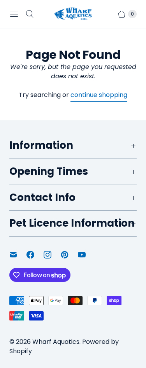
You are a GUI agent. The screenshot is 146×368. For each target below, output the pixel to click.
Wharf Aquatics (55, 341)
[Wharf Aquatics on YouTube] (86, 254)
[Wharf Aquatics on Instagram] (52, 254)
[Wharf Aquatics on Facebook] (35, 254)
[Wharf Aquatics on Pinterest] (69, 254)
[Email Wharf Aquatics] (17, 254)
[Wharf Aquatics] (73, 14)
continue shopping (98, 94)
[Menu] (14, 14)
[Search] (29, 14)
